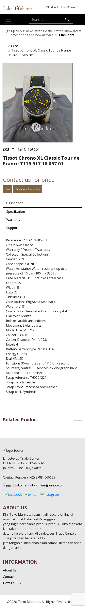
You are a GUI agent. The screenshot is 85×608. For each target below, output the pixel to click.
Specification (15, 211)
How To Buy (12, 583)
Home (14, 46)
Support (12, 228)
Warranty (13, 219)
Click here (67, 35)
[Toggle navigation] (8, 20)
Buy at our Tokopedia (27, 189)
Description (14, 203)
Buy (7, 189)
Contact (8, 576)
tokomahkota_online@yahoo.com (39, 485)
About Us (10, 570)
